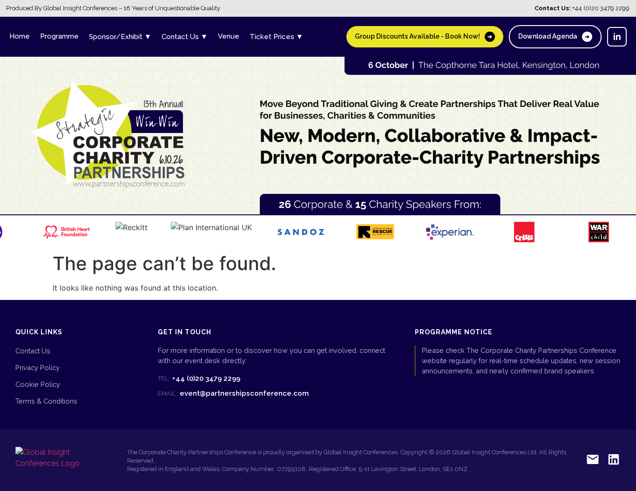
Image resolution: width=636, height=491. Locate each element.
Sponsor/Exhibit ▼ (120, 37)
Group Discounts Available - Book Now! (423, 36)
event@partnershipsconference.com (233, 393)
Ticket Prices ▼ (276, 37)
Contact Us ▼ (185, 37)
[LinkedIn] (614, 461)
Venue (228, 36)
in (617, 36)
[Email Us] (593, 461)
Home (19, 36)
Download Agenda (553, 36)
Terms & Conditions (46, 401)
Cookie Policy (37, 384)
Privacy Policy (37, 368)
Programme (59, 36)
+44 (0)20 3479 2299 (199, 378)
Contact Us (32, 351)
